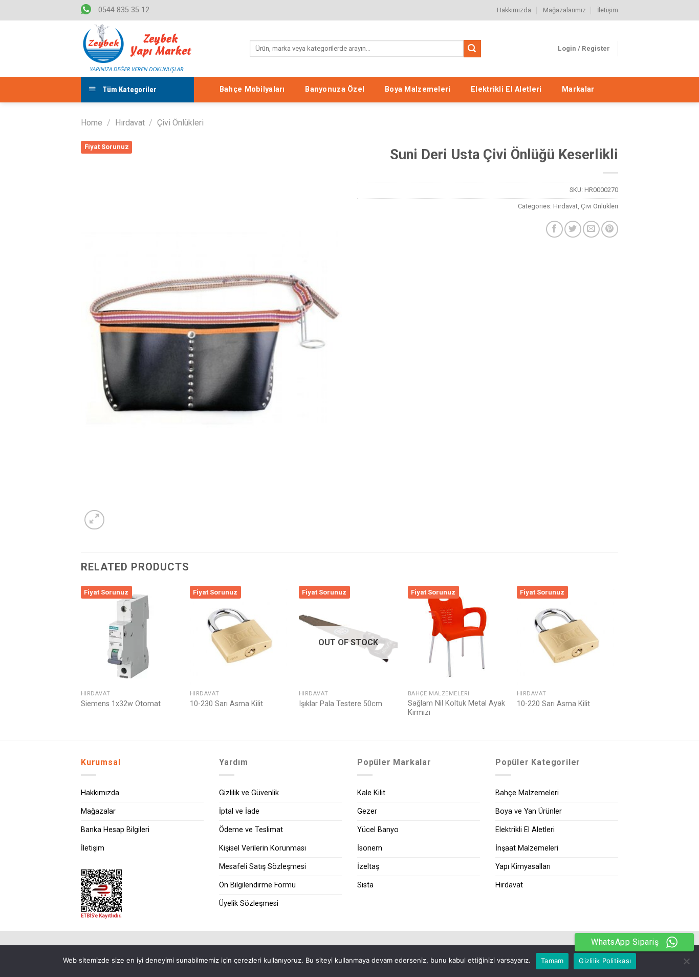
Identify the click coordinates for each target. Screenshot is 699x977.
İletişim (607, 10)
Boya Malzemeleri (418, 89)
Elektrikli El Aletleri (506, 89)
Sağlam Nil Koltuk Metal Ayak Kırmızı (456, 708)
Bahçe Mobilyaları (252, 89)
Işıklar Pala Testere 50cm (340, 703)
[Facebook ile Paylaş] (554, 229)
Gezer (367, 811)
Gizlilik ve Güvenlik (249, 793)
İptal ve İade (239, 811)
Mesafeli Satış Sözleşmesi (262, 866)
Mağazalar (98, 811)
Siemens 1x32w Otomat (121, 703)
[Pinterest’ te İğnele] (609, 229)
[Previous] (81, 661)
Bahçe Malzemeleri (527, 793)
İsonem (369, 848)
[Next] (615, 661)
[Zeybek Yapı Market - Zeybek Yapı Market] (137, 48)
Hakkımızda (514, 10)
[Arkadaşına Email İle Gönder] (591, 229)
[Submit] (472, 48)
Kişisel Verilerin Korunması (262, 848)
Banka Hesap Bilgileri (115, 829)
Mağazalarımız (564, 10)
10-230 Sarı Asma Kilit (226, 703)
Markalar (578, 89)
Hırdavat (130, 123)
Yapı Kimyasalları (523, 866)
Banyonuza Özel (334, 89)
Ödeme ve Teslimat (251, 829)
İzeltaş (368, 866)
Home (91, 123)
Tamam (552, 961)
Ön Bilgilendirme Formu (257, 885)
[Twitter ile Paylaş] (572, 229)
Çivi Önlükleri (180, 123)
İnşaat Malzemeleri (526, 848)
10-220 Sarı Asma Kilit (553, 703)
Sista (365, 885)
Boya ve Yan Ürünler (528, 811)
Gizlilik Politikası (605, 961)
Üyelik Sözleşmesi (248, 903)
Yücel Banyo (378, 829)
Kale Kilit (371, 793)
